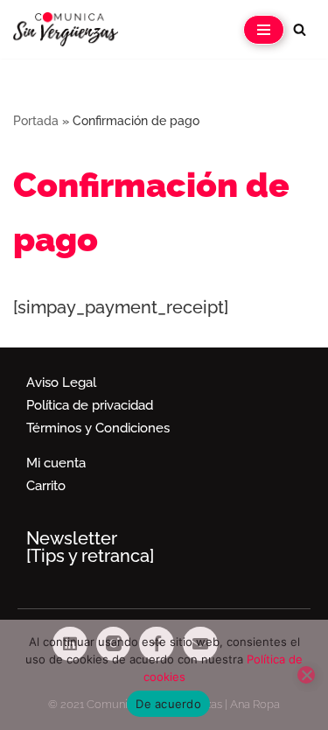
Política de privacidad (89, 405)
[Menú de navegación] (263, 30)
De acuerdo (168, 704)
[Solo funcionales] (306, 675)
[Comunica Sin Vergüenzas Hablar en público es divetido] (65, 29)
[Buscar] (299, 29)
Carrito (46, 486)
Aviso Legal (61, 382)
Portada (36, 121)
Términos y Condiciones (98, 428)
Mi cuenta (56, 463)
